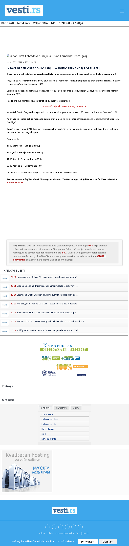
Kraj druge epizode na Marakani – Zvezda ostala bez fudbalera (47, 303)
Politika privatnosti (55, 533)
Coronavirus (47, 414)
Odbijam (107, 541)
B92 (14, 62)
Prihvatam (87, 541)
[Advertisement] (64, 39)
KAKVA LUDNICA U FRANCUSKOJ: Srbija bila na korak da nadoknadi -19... (51, 321)
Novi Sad (23, 23)
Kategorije (61, 408)
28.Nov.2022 (23, 62)
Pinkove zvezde (48, 424)
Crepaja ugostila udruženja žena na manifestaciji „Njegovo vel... (47, 285)
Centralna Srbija (71, 23)
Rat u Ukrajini (47, 429)
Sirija (43, 434)
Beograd (7, 23)
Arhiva (76, 408)
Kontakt (85, 533)
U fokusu (45, 408)
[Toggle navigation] (121, 10)
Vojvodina (40, 23)
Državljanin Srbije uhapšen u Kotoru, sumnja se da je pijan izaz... (47, 294)
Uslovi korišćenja (72, 533)
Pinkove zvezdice (49, 419)
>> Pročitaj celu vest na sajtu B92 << (65, 106)
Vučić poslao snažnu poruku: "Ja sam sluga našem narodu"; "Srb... (48, 330)
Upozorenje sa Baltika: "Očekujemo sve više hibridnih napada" (47, 277)
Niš (53, 23)
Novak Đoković (48, 438)
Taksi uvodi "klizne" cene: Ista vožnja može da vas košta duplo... (47, 312)
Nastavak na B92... (17, 182)
